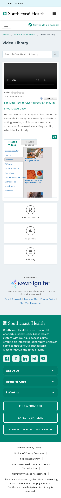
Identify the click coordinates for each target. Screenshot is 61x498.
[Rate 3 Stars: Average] (17, 92)
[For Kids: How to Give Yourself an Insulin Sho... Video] (41, 194)
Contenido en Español (46, 25)
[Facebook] (6, 358)
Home (5, 34)
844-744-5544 (15, 3)
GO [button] (54, 136)
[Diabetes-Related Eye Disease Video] (41, 172)
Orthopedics (10, 182)
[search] (27, 54)
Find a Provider (30, 405)
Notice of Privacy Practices (29, 453)
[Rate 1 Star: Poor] (12, 92)
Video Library (47, 34)
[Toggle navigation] (6, 25)
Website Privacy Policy (29, 447)
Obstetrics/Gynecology (15, 177)
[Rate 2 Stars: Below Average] (15, 92)
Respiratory (10, 186)
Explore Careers (30, 417)
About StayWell (13, 299)
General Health (12, 169)
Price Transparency (29, 458)
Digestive (9, 164)
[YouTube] (43, 358)
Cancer (8, 155)
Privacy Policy (47, 299)
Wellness (9, 191)
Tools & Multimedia (24, 34)
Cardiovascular (12, 151)
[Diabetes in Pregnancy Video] (41, 150)
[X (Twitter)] (16, 358)
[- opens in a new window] (50, 98)
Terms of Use (31, 299)
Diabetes (9, 160)
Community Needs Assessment (29, 473)
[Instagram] (34, 358)
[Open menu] (54, 13)
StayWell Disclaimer (30, 303)
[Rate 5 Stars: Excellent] (22, 92)
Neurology (9, 173)
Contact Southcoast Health (30, 429)
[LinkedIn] (25, 358)
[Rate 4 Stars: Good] (20, 92)
